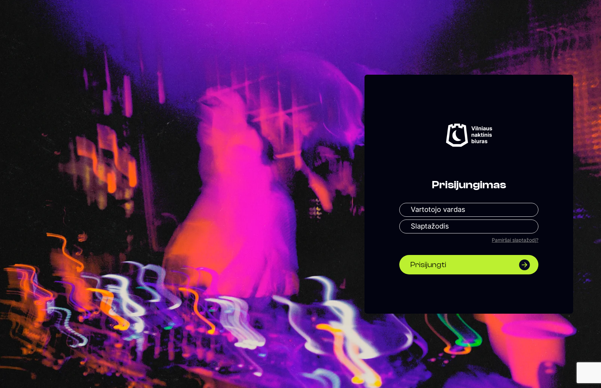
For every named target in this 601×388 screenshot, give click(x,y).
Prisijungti (428, 264)
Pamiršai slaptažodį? (515, 240)
